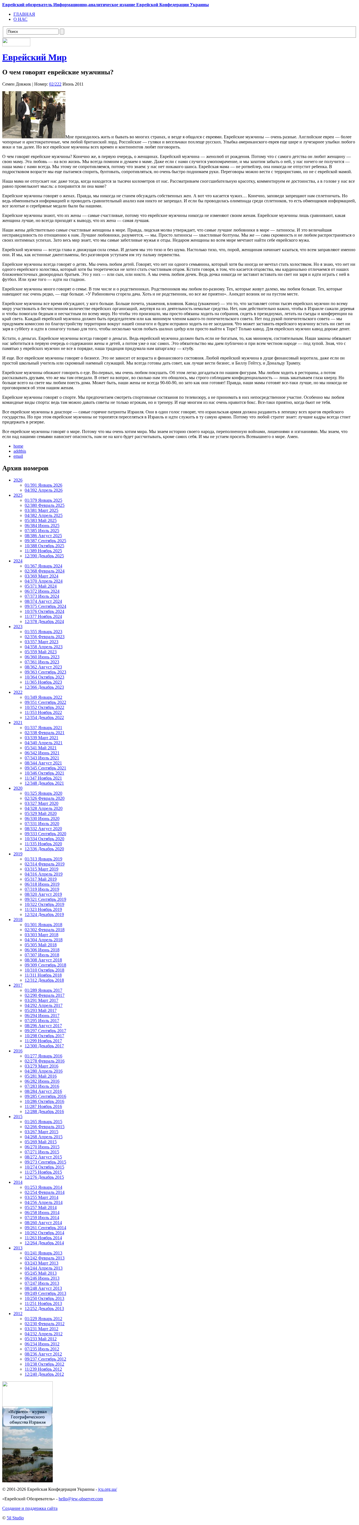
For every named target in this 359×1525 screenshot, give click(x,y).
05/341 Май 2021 (41, 747)
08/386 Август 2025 (43, 535)
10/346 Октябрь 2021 (44, 773)
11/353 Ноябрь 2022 (43, 712)
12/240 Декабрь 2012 (44, 1374)
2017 (17, 985)
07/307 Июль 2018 (42, 954)
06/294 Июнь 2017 (42, 1015)
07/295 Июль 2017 (42, 1020)
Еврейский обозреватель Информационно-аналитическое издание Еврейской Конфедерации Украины (105, 4)
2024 (17, 560)
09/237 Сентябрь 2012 (45, 1359)
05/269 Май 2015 (41, 1141)
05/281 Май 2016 (41, 1076)
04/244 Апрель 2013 (44, 1268)
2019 (17, 853)
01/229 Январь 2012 (43, 1318)
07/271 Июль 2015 (42, 1152)
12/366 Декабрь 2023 (44, 687)
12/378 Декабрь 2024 (44, 621)
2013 (17, 1247)
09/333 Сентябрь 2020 (45, 833)
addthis (19, 451)
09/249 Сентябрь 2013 (45, 1293)
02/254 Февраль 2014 (45, 1192)
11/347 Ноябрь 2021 (43, 778)
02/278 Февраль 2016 (45, 1061)
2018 (17, 919)
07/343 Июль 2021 (42, 757)
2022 (17, 692)
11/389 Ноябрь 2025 (43, 550)
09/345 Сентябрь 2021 (45, 768)
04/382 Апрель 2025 (44, 515)
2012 (17, 1313)
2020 (17, 788)
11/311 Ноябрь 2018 (43, 975)
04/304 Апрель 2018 (44, 939)
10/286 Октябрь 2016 (44, 1101)
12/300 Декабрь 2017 (44, 1045)
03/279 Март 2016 (41, 1066)
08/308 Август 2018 (43, 960)
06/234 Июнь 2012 (42, 1343)
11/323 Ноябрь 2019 (43, 909)
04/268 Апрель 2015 (44, 1136)
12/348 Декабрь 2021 (44, 783)
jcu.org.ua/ (107, 1489)
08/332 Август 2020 (43, 828)
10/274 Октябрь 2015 (44, 1167)
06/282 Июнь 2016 (42, 1081)
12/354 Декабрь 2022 (44, 717)
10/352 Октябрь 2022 (44, 707)
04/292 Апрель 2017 (44, 1005)
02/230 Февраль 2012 (45, 1323)
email (18, 456)
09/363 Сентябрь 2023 (45, 672)
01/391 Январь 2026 (43, 485)
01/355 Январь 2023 (43, 631)
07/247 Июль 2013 (42, 1283)
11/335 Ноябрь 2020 (43, 843)
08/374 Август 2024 (43, 601)
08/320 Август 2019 (43, 894)
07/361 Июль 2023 (42, 662)
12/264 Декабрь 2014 (44, 1242)
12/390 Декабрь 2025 (44, 555)
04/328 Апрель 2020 (44, 808)
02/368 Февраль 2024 (45, 571)
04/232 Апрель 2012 (44, 1333)
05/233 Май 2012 (41, 1338)
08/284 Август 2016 (43, 1091)
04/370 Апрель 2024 (44, 581)
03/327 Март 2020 (41, 803)
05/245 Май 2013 (41, 1273)
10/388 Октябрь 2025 (44, 545)
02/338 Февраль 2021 (45, 732)
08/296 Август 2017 (43, 1025)
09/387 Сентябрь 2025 (45, 540)
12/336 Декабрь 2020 (44, 848)
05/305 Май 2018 (41, 944)
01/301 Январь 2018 (43, 924)
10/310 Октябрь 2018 (44, 970)
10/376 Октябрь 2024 (44, 611)
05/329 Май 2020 (41, 813)
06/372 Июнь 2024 (42, 591)
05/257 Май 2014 (41, 1207)
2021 (17, 722)
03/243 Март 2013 (41, 1263)
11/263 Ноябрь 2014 (43, 1237)
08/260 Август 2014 (43, 1222)
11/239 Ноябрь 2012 (43, 1369)
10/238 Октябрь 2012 (44, 1364)
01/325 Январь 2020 (43, 793)
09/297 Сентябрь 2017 (45, 1030)
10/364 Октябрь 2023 (44, 677)
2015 (17, 1116)
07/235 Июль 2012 (42, 1349)
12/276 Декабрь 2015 (44, 1177)
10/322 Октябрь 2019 (44, 904)
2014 (17, 1182)
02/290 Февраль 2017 (45, 995)
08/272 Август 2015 (43, 1157)
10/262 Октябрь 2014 (44, 1232)
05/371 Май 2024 (41, 586)
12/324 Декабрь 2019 (44, 914)
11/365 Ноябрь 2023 (43, 682)
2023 (17, 626)
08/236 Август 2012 (43, 1354)
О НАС (20, 19)
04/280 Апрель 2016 (44, 1071)
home (18, 446)
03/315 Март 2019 (41, 869)
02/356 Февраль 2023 (45, 636)
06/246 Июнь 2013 (42, 1278)
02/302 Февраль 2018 (45, 929)
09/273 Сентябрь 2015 (45, 1162)
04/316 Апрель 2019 (44, 874)
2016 (17, 1050)
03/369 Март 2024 (41, 576)
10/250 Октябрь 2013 (44, 1298)
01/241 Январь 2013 (43, 1253)
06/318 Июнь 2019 (42, 884)
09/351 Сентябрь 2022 (45, 702)
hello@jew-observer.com (81, 1498)
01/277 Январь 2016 (43, 1056)
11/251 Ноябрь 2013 (43, 1303)
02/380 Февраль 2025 (45, 505)
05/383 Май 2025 (41, 520)
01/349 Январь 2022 (43, 697)
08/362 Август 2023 (43, 667)
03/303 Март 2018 (41, 934)
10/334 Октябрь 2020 (44, 838)
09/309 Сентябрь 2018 (45, 965)
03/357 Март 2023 (41, 641)
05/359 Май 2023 (41, 651)
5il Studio (15, 1517)
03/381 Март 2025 (41, 510)
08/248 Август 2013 (43, 1288)
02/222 (55, 84)
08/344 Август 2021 (43, 763)
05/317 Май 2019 (41, 879)
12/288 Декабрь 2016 (44, 1111)
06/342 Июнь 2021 (42, 752)
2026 (17, 480)
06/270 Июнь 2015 (42, 1146)
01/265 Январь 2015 (43, 1121)
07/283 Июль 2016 (42, 1086)
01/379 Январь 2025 (43, 500)
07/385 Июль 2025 (42, 530)
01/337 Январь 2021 (43, 727)
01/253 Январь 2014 (43, 1187)
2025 (17, 495)
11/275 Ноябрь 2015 (43, 1172)
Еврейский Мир (34, 57)
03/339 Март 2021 (41, 737)
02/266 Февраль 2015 (45, 1126)
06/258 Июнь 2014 (42, 1212)
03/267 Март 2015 (41, 1131)
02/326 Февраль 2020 (45, 798)
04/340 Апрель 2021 (44, 742)
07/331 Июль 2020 (42, 823)
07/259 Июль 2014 (42, 1217)
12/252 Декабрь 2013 (44, 1308)
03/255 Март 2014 (41, 1197)
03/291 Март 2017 (41, 1000)
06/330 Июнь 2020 (42, 818)
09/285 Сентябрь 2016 (45, 1096)
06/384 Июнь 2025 (42, 525)
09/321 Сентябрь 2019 (45, 899)
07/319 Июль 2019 (42, 889)
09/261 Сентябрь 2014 (45, 1227)
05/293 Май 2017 (41, 1010)
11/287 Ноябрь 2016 (43, 1106)
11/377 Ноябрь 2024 (43, 616)
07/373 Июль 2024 (42, 596)
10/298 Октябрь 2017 (44, 1035)
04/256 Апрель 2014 (44, 1202)
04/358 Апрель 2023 (44, 646)
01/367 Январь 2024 (43, 566)
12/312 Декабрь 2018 (44, 980)
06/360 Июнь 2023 (42, 656)
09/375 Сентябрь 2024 (45, 606)
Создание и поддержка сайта (29, 1508)
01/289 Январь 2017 (43, 990)
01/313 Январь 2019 (43, 859)
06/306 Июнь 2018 (42, 949)
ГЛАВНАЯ (24, 14)
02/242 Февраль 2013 (45, 1258)
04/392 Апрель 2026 (44, 490)
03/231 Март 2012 (41, 1328)
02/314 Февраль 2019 (45, 864)
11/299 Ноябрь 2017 (43, 1040)
